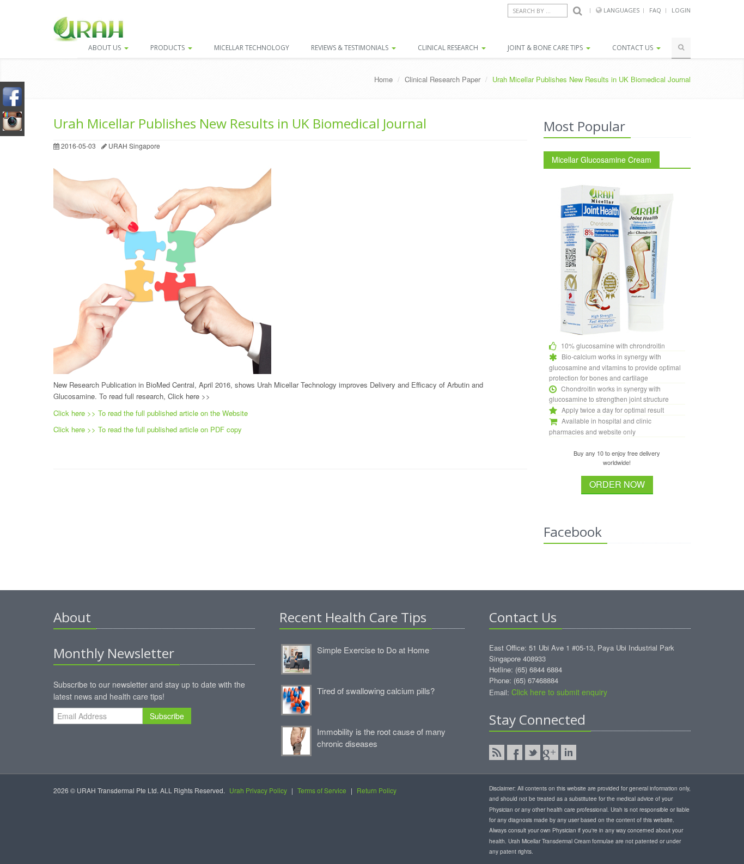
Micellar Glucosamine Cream (601, 159)
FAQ (655, 10)
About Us (105, 47)
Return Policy (377, 790)
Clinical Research (449, 47)
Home (383, 79)
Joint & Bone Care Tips (546, 47)
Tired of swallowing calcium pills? (376, 690)
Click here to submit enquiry (559, 692)
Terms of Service (321, 790)
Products (168, 47)
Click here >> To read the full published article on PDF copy (147, 429)
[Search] (578, 11)
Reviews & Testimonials (350, 47)
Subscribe (167, 715)
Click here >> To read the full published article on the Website (150, 413)
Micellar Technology (251, 47)
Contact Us (633, 47)
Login (681, 10)
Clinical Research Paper (442, 79)
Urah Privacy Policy (258, 790)
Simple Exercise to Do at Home (373, 649)
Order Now (617, 484)
